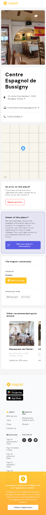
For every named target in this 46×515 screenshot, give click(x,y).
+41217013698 (14, 117)
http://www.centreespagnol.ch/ (23, 108)
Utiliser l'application (23, 507)
